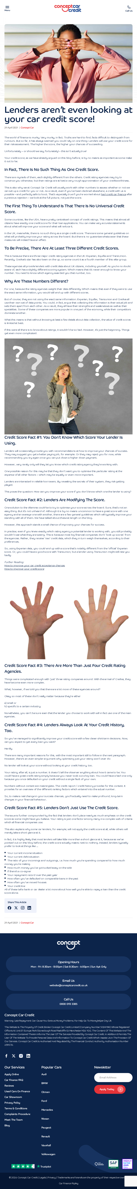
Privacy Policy (12, 1102)
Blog (7, 1125)
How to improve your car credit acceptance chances (34, 565)
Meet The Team (13, 1119)
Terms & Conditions (15, 1108)
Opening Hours (68, 962)
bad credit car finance (113, 194)
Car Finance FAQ (13, 1080)
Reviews (9, 1085)
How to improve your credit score (24, 569)
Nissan (45, 1118)
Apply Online (11, 1074)
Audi (44, 1074)
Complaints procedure (17, 1114)
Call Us (68, 999)
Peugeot (46, 1127)
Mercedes (47, 1109)
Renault (45, 1136)
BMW (44, 1083)
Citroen (45, 1092)
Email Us (68, 981)
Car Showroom (13, 1097)
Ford (44, 1101)
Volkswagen (48, 1154)
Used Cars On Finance (17, 1091)
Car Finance (68, 1183)
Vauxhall (46, 1145)
